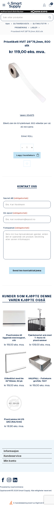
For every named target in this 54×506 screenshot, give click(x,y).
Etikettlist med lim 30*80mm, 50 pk (14, 379)
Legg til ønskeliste (27, 164)
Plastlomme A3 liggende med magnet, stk (14, 338)
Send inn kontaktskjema (27, 270)
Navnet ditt (8, 198)
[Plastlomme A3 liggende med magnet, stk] (14, 319)
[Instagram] (9, 480)
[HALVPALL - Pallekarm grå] (40, 362)
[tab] (27, 186)
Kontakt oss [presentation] (27, 186)
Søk (50, 17)
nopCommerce (17, 487)
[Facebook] (3, 480)
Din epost (7, 213)
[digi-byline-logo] (11, 503)
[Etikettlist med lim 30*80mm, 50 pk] (14, 362)
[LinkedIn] (15, 480)
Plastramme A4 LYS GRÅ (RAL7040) (14, 420)
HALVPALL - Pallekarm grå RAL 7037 (40, 379)
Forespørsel (8, 228)
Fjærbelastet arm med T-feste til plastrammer (40, 338)
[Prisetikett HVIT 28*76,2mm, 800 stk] (27, 82)
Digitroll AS (40, 503)
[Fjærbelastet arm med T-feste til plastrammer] (40, 319)
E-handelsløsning (20, 503)
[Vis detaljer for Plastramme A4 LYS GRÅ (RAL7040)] (14, 403)
